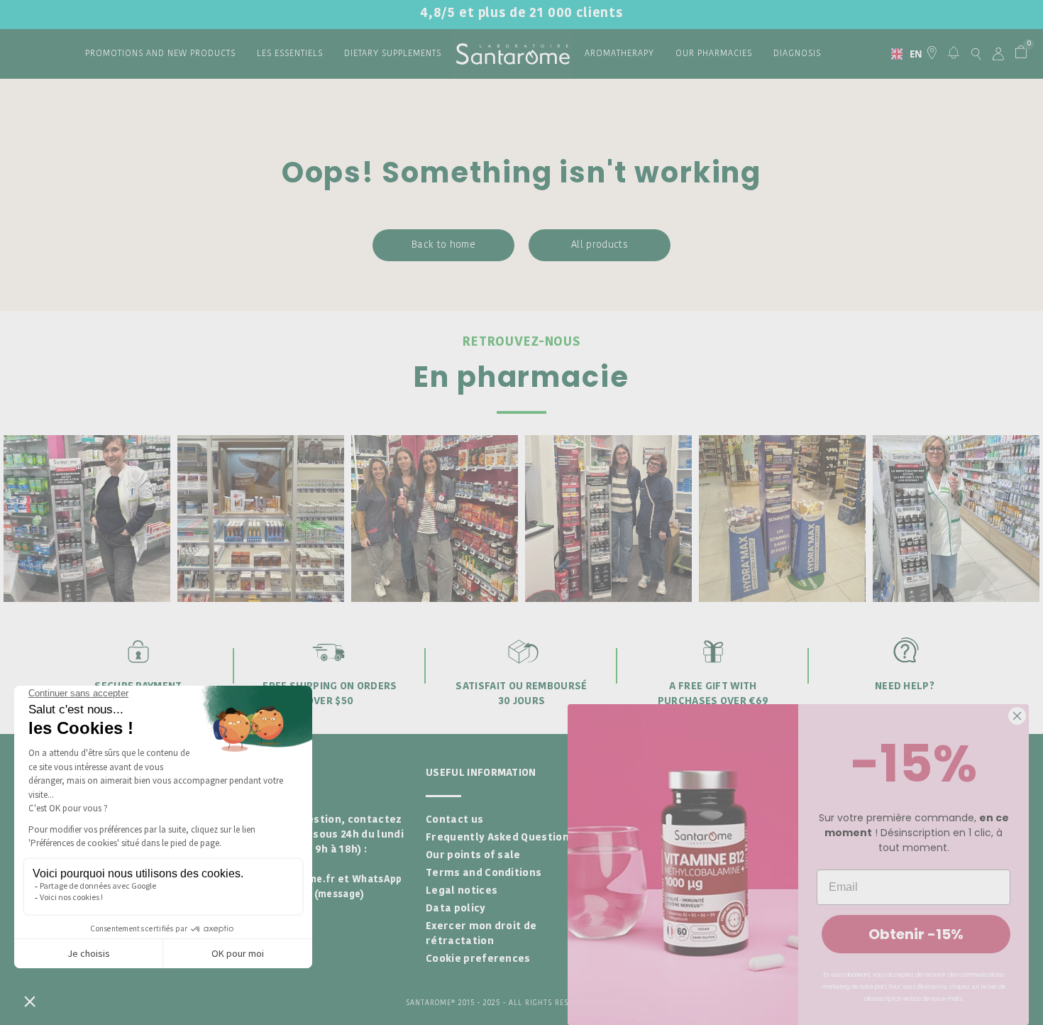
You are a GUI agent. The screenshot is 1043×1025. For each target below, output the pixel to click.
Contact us (454, 820)
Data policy (456, 909)
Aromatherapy (619, 54)
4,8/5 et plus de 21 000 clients (521, 14)
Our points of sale (473, 855)
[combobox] (901, 54)
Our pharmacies (713, 54)
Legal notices (461, 891)
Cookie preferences (478, 959)
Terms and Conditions (483, 873)
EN (910, 54)
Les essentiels (290, 54)
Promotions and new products (160, 54)
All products (599, 245)
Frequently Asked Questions (500, 838)
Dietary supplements (392, 54)
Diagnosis (797, 54)
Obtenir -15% (916, 934)
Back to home (443, 245)
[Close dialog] (1017, 716)
